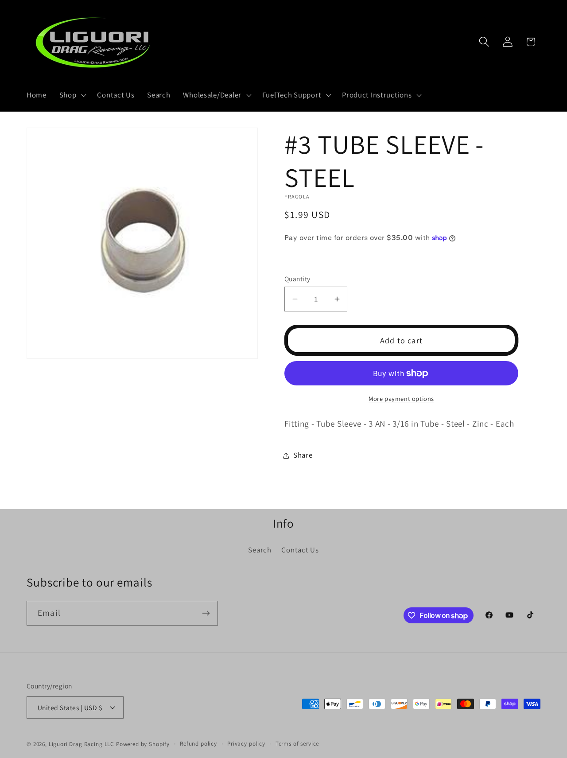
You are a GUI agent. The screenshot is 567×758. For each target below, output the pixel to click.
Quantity (297, 278)
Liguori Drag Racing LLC (81, 744)
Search (259, 550)
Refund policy (198, 743)
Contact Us (299, 550)
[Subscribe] (205, 613)
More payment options (401, 398)
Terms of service (297, 743)
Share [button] (303, 455)
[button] (72, 95)
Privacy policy (246, 743)
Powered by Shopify (143, 744)
